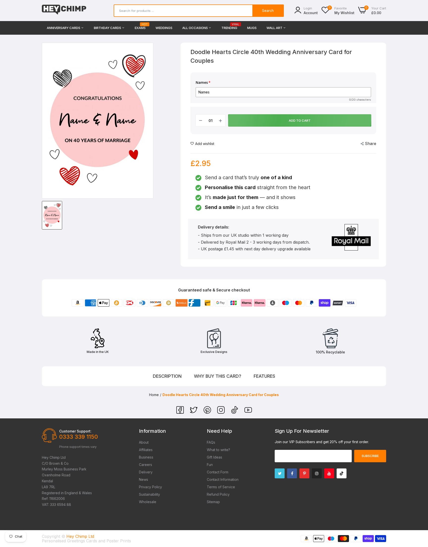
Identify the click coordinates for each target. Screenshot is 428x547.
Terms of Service (221, 487)
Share (370, 143)
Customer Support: (75, 431)
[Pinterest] (208, 412)
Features (264, 376)
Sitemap (213, 502)
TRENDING (229, 26)
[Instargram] (317, 473)
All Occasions (195, 28)
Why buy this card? (217, 376)
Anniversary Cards (64, 28)
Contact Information (223, 479)
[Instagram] (221, 412)
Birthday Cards (108, 28)
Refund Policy (218, 494)
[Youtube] (329, 473)
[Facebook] (180, 412)
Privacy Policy (150, 487)
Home (154, 395)
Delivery (146, 472)
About (144, 442)
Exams (140, 26)
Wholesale (147, 502)
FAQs (211, 442)
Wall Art (275, 28)
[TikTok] (235, 412)
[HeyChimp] (64, 10)
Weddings (164, 28)
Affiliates (146, 450)
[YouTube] (248, 412)
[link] (418, 511)
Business (146, 457)
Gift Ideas (214, 457)
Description (167, 376)
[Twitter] (194, 412)
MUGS (252, 28)
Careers (145, 464)
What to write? (218, 450)
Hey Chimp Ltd (80, 536)
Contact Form (217, 472)
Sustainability (149, 494)
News (143, 479)
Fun (210, 464)
